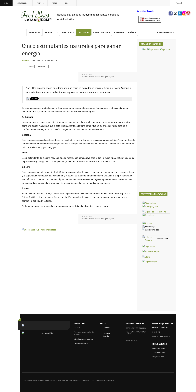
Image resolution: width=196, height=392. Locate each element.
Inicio (6, 3)
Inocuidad (83, 32)
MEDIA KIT (156, 332)
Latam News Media (81, 343)
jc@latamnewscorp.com (161, 336)
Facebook (106, 328)
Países (132, 32)
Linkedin (106, 336)
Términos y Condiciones (136, 328)
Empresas (34, 32)
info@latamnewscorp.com (83, 339)
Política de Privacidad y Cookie (136, 333)
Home (23, 32)
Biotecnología (101, 32)
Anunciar (164, 328)
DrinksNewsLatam (158, 352)
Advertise (141, 11)
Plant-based (162, 239)
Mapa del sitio (132, 340)
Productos (51, 32)
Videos (54, 3)
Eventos (40, 3)
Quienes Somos (22, 3)
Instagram (106, 333)
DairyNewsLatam (158, 357)
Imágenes (68, 3)
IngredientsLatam (158, 348)
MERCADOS (68, 32)
